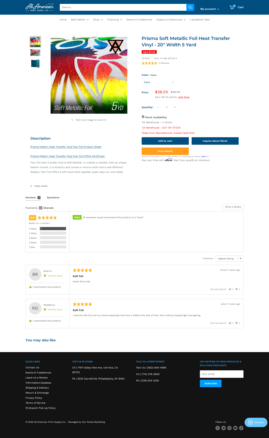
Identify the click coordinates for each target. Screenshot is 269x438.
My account (208, 8)
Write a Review (233, 207)
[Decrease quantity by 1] (158, 107)
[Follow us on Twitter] (223, 428)
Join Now (183, 97)
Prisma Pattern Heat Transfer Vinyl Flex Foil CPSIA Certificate (67, 156)
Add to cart (165, 140)
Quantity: (147, 107)
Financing (113, 19)
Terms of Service (35, 402)
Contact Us (32, 367)
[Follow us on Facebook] (217, 428)
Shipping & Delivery (37, 387)
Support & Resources (169, 19)
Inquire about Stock (215, 140)
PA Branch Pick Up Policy (41, 408)
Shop (96, 19)
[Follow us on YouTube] (235, 428)
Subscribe (211, 383)
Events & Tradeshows (139, 19)
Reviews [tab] (33, 197)
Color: (149, 74)
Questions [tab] (53, 197)
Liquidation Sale (200, 19)
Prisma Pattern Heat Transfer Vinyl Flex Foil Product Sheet (65, 146)
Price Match (165, 151)
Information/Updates (38, 382)
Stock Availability (156, 117)
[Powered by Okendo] (40, 208)
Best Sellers (78, 19)
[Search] (190, 7)
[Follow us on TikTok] (241, 428)
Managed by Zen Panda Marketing (86, 422)
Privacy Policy (34, 397)
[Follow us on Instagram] (229, 428)
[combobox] (123, 7)
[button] (155, 63)
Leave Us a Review (37, 377)
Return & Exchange (37, 392)
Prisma (146, 58)
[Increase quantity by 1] (175, 107)
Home (63, 19)
